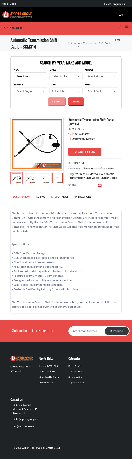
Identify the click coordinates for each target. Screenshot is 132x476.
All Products (89, 168)
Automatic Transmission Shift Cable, (91, 176)
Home (117, 39)
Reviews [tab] (40, 197)
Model (89, 69)
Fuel (87, 84)
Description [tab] (21, 197)
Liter (52, 84)
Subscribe (116, 331)
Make (52, 69)
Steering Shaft (76, 377)
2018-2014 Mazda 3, (88, 174)
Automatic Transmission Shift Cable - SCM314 (92, 121)
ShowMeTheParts (49, 377)
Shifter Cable (105, 168)
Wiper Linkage (76, 382)
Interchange (59, 197)
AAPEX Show (46, 382)
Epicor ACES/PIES (48, 366)
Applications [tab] (83, 197)
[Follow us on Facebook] (80, 185)
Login (122, 15)
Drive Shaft (74, 366)
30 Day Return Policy (83, 139)
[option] (16, 178)
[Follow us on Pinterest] (100, 185)
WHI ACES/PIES (47, 371)
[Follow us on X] (86, 185)
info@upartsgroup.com (27, 419)
